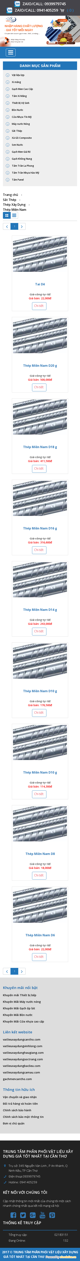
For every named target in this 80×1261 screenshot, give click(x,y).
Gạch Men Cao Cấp (22, 89)
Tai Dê (40, 284)
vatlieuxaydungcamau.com (21, 1072)
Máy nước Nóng (20, 124)
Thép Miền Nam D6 (40, 935)
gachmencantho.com (17, 1079)
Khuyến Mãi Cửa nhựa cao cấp (23, 1021)
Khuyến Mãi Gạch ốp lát (19, 1008)
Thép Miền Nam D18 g (40, 447)
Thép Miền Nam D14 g (40, 610)
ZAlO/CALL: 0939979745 (44, 3)
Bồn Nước (17, 110)
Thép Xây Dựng (14, 204)
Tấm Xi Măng (19, 96)
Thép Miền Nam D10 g (40, 691)
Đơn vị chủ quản (13, 1123)
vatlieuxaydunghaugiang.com (23, 1052)
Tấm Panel (17, 179)
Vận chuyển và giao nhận (20, 1097)
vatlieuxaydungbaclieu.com (21, 1066)
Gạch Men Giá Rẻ (20, 151)
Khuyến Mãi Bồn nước (17, 1015)
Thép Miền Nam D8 (40, 854)
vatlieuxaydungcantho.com (21, 1039)
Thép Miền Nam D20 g (40, 365)
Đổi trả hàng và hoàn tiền (20, 1103)
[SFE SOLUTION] (61, 1257)
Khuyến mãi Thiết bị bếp (19, 995)
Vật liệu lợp (17, 75)
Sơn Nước (17, 144)
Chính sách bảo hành (17, 1110)
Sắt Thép (16, 131)
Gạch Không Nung (21, 158)
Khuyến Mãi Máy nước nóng (22, 1002)
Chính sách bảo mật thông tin (23, 1117)
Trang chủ (10, 195)
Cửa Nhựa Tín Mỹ (21, 117)
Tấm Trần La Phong (22, 165)
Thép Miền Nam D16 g (40, 528)
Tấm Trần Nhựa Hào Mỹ (25, 172)
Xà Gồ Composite (21, 137)
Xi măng (16, 82)
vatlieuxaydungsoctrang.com (23, 1059)
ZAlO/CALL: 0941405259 (36, 10)
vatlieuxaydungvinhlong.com (22, 1046)
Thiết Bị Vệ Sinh (20, 103)
